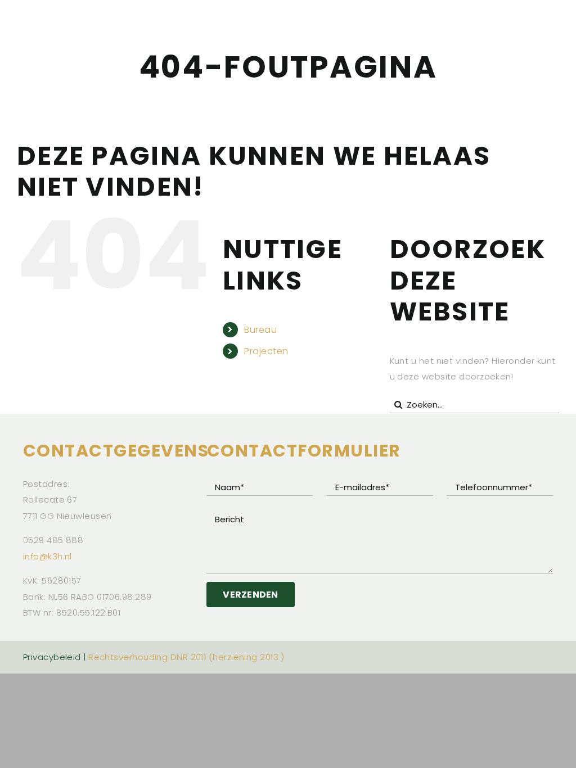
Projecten (266, 351)
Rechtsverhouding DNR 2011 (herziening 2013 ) (186, 657)
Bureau (260, 329)
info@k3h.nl (47, 556)
